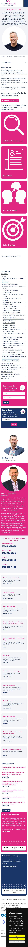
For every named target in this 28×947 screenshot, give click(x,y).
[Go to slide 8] (14, 841)
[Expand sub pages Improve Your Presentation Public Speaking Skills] (26, 337)
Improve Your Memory (10, 341)
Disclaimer (11, 903)
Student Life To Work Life (12, 310)
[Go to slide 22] (14, 886)
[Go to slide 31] (6, 888)
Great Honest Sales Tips (11, 327)
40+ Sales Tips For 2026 (10, 290)
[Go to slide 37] (16, 888)
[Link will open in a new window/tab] (2, 915)
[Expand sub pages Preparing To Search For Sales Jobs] (26, 278)
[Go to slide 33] (9, 888)
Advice (3, 276)
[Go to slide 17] (6, 886)
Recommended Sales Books (12, 350)
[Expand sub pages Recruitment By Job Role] (26, 370)
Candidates (5, 271)
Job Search (5, 378)
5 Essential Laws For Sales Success (12, 299)
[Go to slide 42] (25, 888)
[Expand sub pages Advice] (26, 276)
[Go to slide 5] (9, 841)
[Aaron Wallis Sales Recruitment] (8, 3)
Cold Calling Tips (9, 323)
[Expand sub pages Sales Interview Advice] (26, 284)
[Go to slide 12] (21, 841)
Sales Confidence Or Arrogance (14, 315)
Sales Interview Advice (10, 284)
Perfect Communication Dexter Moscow (11, 330)
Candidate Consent (8, 376)
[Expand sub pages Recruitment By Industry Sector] (26, 368)
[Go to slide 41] (23, 888)
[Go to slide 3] (6, 841)
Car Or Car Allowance (11, 306)
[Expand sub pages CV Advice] (26, 282)
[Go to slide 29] (2, 888)
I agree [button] (16, 936)
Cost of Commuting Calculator (13, 352)
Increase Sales (8, 292)
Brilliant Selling (9, 325)
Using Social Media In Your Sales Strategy (12, 303)
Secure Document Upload (10, 374)
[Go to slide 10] (18, 841)
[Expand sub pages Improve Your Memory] (26, 341)
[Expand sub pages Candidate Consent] (26, 376)
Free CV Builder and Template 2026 (14, 357)
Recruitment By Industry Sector (12, 367)
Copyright (4, 903)
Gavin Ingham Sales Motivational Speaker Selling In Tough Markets (13, 319)
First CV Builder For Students (12, 354)
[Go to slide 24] (18, 886)
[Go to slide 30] (4, 888)
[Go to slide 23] (16, 886)
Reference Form (6, 372)
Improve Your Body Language (13, 345)
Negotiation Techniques (11, 313)
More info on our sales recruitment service (14, 848)
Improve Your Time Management (14, 343)
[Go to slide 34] (11, 888)
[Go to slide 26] (21, 886)
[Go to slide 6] (11, 841)
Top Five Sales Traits (10, 308)
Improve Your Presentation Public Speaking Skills (12, 338)
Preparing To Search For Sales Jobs (12, 279)
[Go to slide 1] (2, 841)
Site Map (17, 903)
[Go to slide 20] (11, 886)
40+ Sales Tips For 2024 (10, 100)
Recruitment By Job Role (9, 369)
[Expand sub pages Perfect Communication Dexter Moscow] (26, 330)
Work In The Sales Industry (10, 365)
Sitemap (3, 933)
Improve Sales (8, 348)
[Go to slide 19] (9, 886)
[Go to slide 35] (13, 888)
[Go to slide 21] (13, 886)
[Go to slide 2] (4, 841)
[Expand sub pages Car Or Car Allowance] (26, 306)
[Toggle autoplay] (24, 841)
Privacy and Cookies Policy (11, 905)
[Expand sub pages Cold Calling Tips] (26, 323)
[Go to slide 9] (16, 841)
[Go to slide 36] (14, 888)
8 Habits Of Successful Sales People (13, 295)
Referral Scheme (7, 363)
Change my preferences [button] (17, 941)
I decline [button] (17, 938)
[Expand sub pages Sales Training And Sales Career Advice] (26, 287)
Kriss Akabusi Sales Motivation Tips (13, 334)
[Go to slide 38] (18, 888)
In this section (6, 62)
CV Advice (5, 282)
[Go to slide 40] (21, 888)
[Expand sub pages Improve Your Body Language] (26, 346)
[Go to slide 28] (25, 886)
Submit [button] (14, 424)
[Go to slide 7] (13, 841)
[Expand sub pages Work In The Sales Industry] (26, 365)
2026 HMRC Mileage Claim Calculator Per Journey (10, 359)
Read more (6, 810)
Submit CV (4, 274)
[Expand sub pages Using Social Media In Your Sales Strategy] (26, 302)
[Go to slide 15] (2, 886)
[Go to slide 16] (4, 886)
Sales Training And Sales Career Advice (13, 287)
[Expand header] (25, 3)
